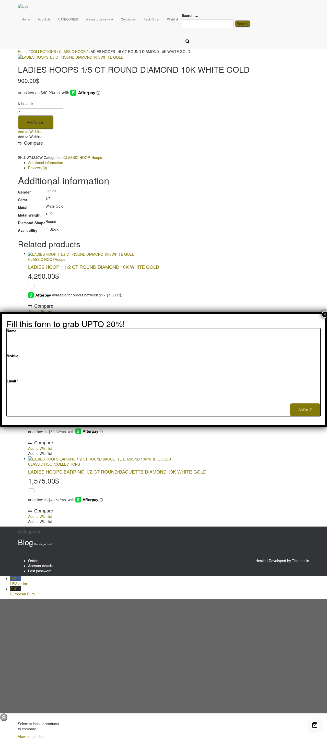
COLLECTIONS (67, 464)
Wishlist (172, 19)
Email (12, 380)
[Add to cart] (31, 285)
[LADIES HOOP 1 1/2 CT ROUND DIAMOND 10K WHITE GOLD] (81, 253)
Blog (25, 542)
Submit (305, 409)
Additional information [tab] (45, 162)
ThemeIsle (300, 560)
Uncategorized (43, 544)
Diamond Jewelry (98, 19)
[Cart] (315, 725)
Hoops (96, 157)
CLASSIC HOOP (76, 157)
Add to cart (35, 122)
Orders (33, 560)
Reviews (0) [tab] (37, 167)
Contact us (128, 19)
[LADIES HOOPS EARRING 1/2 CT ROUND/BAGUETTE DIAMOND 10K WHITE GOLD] (99, 458)
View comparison (31, 736)
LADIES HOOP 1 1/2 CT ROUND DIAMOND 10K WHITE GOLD (93, 266)
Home (26, 19)
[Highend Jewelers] (62, 6)
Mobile (12, 355)
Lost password (40, 570)
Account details (40, 565)
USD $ (18, 581)
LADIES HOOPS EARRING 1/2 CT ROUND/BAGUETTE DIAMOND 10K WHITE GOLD (117, 471)
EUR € (22, 591)
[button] (30, 131)
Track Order (151, 19)
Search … (190, 15)
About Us (44, 19)
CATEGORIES (68, 19)
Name (11, 330)
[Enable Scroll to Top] (3, 717)
